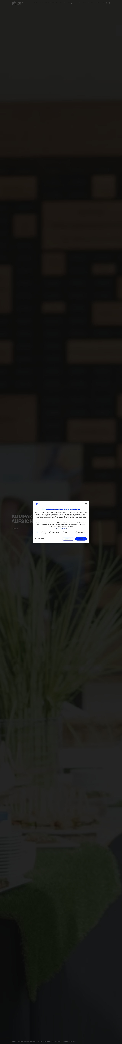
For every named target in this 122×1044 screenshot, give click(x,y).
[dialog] (61, 522)
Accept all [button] (81, 539)
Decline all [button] (68, 539)
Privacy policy (63, 528)
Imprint (56, 528)
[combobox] (86, 504)
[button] (39, 538)
